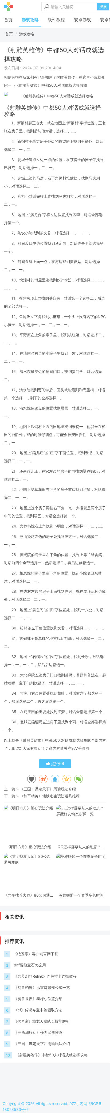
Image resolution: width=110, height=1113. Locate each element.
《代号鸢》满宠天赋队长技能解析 (42, 1021)
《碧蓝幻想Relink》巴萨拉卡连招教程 (45, 976)
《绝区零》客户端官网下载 (35, 953)
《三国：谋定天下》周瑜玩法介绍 (48, 789)
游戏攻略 (30, 19)
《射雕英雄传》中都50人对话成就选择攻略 (51, 1055)
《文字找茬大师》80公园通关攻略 (29, 895)
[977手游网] (8, 6)
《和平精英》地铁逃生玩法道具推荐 (50, 796)
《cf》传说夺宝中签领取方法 (38, 1010)
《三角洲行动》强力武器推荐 (38, 1032)
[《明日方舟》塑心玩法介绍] (29, 824)
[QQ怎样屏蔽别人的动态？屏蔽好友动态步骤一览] (81, 824)
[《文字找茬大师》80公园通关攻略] (29, 872)
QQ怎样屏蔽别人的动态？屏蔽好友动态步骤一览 (81, 847)
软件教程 (56, 19)
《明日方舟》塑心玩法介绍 (28, 847)
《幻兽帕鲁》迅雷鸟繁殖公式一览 (42, 987)
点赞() (57, 763)
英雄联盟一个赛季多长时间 (81, 895)
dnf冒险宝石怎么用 (30, 965)
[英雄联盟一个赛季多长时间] (81, 872)
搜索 (103, 6)
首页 (8, 19)
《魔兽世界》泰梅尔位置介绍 (38, 998)
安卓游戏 (82, 19)
